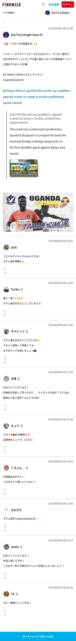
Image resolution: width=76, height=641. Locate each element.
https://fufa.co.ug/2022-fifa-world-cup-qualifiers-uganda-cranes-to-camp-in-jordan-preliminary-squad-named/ (37, 121)
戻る (3, 22)
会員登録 (53, 4)
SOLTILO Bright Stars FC (27, 35)
